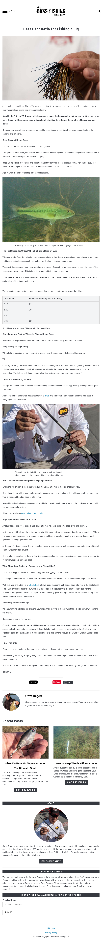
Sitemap (51, 928)
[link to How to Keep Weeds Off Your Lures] (76, 742)
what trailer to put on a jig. (32, 513)
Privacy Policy (51, 932)
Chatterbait (34, 585)
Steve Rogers (34, 696)
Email (69, 682)
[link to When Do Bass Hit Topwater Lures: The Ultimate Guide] (25, 742)
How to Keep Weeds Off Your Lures (77, 763)
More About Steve (51, 861)
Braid (47, 396)
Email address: (9, 900)
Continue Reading (25, 790)
